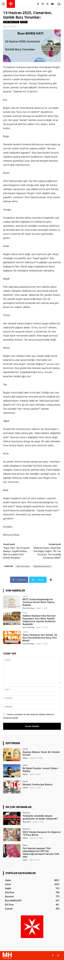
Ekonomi (26, 813)
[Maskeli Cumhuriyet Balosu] (12, 787)
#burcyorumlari (23, 566)
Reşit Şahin (27, 822)
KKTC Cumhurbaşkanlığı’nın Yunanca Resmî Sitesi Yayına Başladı (38, 602)
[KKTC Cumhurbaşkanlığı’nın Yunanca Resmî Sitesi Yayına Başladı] (12, 601)
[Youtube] (52, 4)
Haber (25, 845)
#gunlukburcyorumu (42, 566)
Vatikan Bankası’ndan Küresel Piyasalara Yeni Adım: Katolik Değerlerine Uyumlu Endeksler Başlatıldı (39, 620)
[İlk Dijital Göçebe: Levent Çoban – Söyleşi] (12, 770)
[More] (51, 580)
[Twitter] (47, 4)
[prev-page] (5, 799)
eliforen (25, 758)
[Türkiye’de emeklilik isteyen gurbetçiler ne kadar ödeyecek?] (12, 818)
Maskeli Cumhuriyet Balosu (38, 784)
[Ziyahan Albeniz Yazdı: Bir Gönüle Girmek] (12, 754)
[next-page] (10, 799)
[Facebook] (38, 4)
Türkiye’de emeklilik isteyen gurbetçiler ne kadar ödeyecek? (40, 817)
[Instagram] (42, 4)
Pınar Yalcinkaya (28, 608)
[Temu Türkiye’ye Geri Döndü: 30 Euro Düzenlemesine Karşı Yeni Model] (12, 637)
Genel (24, 22)
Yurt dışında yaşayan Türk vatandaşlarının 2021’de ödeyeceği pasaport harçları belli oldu (41, 852)
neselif (25, 860)
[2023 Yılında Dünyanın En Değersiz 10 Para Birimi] (12, 834)
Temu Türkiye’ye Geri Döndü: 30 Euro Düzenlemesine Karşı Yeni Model (40, 638)
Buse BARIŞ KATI (11, 22)
